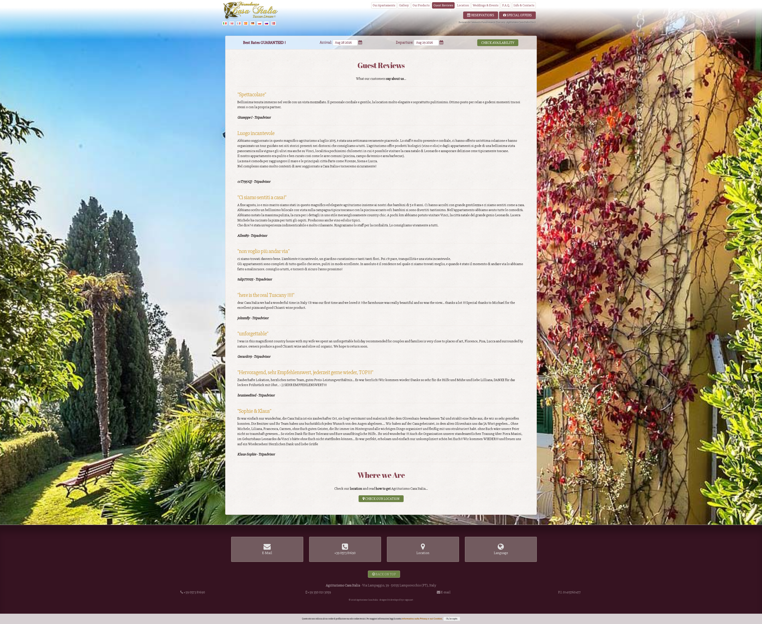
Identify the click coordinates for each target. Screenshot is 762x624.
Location (463, 5)
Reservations (482, 15)
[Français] (239, 23)
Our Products (421, 5)
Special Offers (519, 15)
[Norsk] (274, 23)
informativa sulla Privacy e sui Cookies (422, 618)
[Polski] (260, 23)
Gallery (404, 5)
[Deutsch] (253, 23)
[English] (232, 23)
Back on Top (385, 574)
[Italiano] (225, 23)
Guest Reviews (443, 5)
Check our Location (382, 498)
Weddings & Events (485, 5)
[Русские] (267, 23)
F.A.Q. (506, 5)
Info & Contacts (524, 5)
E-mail (446, 592)
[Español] (246, 23)
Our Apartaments (384, 5)
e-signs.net (408, 599)
